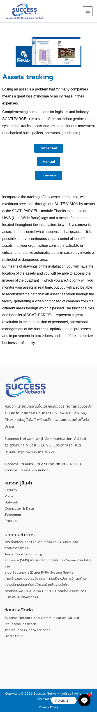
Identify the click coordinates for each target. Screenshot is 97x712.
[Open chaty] (84, 700)
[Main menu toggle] (87, 11)
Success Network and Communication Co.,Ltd (42, 617)
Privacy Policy (48, 707)
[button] (48, 148)
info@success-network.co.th (28, 629)
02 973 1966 (14, 636)
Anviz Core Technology (24, 554)
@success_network (20, 623)
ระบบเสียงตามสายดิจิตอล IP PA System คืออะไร (39, 572)
